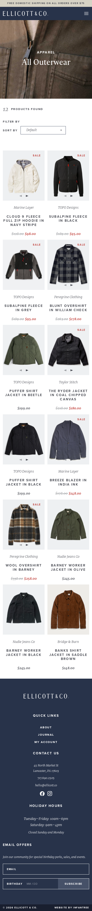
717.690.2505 (46, 778)
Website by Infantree (71, 907)
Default (31, 130)
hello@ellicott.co (46, 785)
